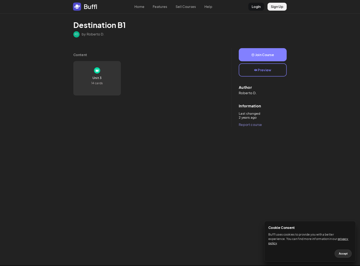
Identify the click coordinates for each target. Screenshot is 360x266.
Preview (264, 70)
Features (160, 6)
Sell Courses (186, 6)
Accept (343, 253)
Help (208, 6)
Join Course (264, 55)
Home (139, 6)
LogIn (256, 6)
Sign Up (277, 6)
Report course (250, 124)
